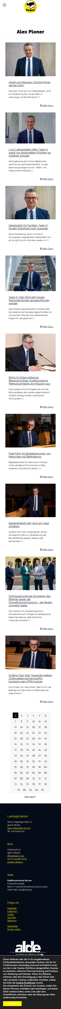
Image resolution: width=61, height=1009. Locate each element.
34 (33, 744)
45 (27, 755)
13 (15, 727)
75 (27, 784)
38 (21, 749)
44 (21, 755)
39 (27, 749)
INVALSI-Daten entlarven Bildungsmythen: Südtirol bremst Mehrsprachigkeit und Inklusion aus (29, 380)
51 (28, 761)
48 (45, 755)
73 (15, 784)
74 (21, 784)
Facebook (12, 908)
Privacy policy (14, 929)
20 (21, 732)
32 (21, 744)
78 (45, 784)
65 (39, 772)
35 (39, 744)
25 (15, 738)
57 (27, 767)
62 (21, 772)
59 (39, 767)
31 (15, 744)
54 (45, 761)
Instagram (12, 911)
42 (45, 749)
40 (33, 749)
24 (45, 732)
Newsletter (12, 926)
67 (15, 778)
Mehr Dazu (47, 105)
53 (39, 761)
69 (27, 778)
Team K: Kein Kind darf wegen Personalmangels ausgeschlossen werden (29, 300)
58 (33, 767)
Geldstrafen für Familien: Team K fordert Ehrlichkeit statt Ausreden (28, 227)
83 (42, 789)
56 (21, 767)
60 (45, 767)
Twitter (10, 914)
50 (21, 761)
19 (15, 732)
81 (30, 789)
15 (28, 727)
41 (39, 749)
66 (45, 772)
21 (28, 732)
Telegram (12, 920)
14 (21, 727)
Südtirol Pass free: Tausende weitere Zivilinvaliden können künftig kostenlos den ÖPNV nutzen (30, 678)
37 (15, 749)
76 (33, 784)
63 (27, 772)
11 (40, 721)
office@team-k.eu (15, 856)
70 (33, 778)
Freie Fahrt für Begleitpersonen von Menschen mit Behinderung (30, 455)
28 (33, 738)
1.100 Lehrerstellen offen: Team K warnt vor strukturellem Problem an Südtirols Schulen (30, 152)
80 (24, 789)
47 (39, 755)
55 (15, 767)
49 (15, 761)
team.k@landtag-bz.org (18, 828)
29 (39, 738)
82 (36, 789)
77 (39, 784)
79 (18, 789)
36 (45, 744)
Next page (29, 796)
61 (15, 772)
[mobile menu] (4, 5)
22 (33, 732)
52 (33, 761)
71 (40, 778)
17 (40, 727)
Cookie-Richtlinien (25, 982)
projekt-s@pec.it (15, 862)
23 (39, 732)
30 (45, 738)
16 (33, 727)
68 (21, 778)
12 (46, 721)
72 (45, 778)
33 (27, 744)
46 (33, 755)
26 (21, 738)
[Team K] (30, 4)
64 (33, 772)
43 (15, 755)
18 (45, 727)
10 (33, 721)
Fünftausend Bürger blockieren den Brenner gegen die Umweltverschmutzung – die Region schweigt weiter (30, 601)
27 (27, 738)
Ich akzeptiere (12, 1003)
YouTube (11, 917)
